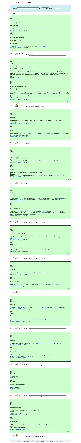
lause (17, 199)
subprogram (48, 133)
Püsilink (69, 50)
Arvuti (12, 273)
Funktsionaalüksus (16, 28)
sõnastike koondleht (38, 441)
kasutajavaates (62, 198)
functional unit (16, 46)
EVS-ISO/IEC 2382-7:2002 (17, 79)
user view (54, 212)
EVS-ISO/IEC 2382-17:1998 (18, 201)
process (16, 284)
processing (13, 320)
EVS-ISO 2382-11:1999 (17, 30)
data (36, 250)
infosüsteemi (51, 343)
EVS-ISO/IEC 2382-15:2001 (18, 123)
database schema (23, 211)
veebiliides (51, 441)
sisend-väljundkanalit (41, 28)
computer (56, 284)
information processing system (40, 319)
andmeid (34, 237)
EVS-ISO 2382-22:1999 (17, 239)
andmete (29, 273)
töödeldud (13, 238)
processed (62, 250)
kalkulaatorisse (46, 237)
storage (62, 319)
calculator (50, 250)
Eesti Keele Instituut (24, 441)
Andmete (13, 307)
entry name (15, 135)
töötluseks (45, 307)
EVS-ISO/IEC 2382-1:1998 (17, 309)
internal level (43, 211)
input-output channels (41, 46)
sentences (38, 212)
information (56, 355)
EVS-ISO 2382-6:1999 (16, 274)
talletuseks (53, 307)
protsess (42, 273)
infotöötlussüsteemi (22, 307)
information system (27, 356)
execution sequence (27, 133)
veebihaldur (60, 441)
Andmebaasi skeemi (17, 198)
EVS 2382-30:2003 (15, 377)
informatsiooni (40, 343)
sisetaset (38, 198)
